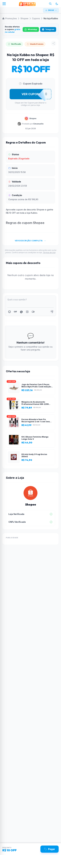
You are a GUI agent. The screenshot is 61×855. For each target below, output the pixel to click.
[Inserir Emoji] (9, 311)
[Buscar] (50, 3)
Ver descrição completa (29, 241)
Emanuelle (38, 124)
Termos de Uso (49, 252)
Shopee (24, 18)
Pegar (51, 849)
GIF (15, 311)
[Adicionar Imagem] (27, 311)
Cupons (36, 18)
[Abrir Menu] (4, 3)
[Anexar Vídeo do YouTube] (33, 311)
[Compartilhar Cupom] (53, 43)
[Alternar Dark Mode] (57, 3)
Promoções (11, 18)
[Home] (27, 3)
